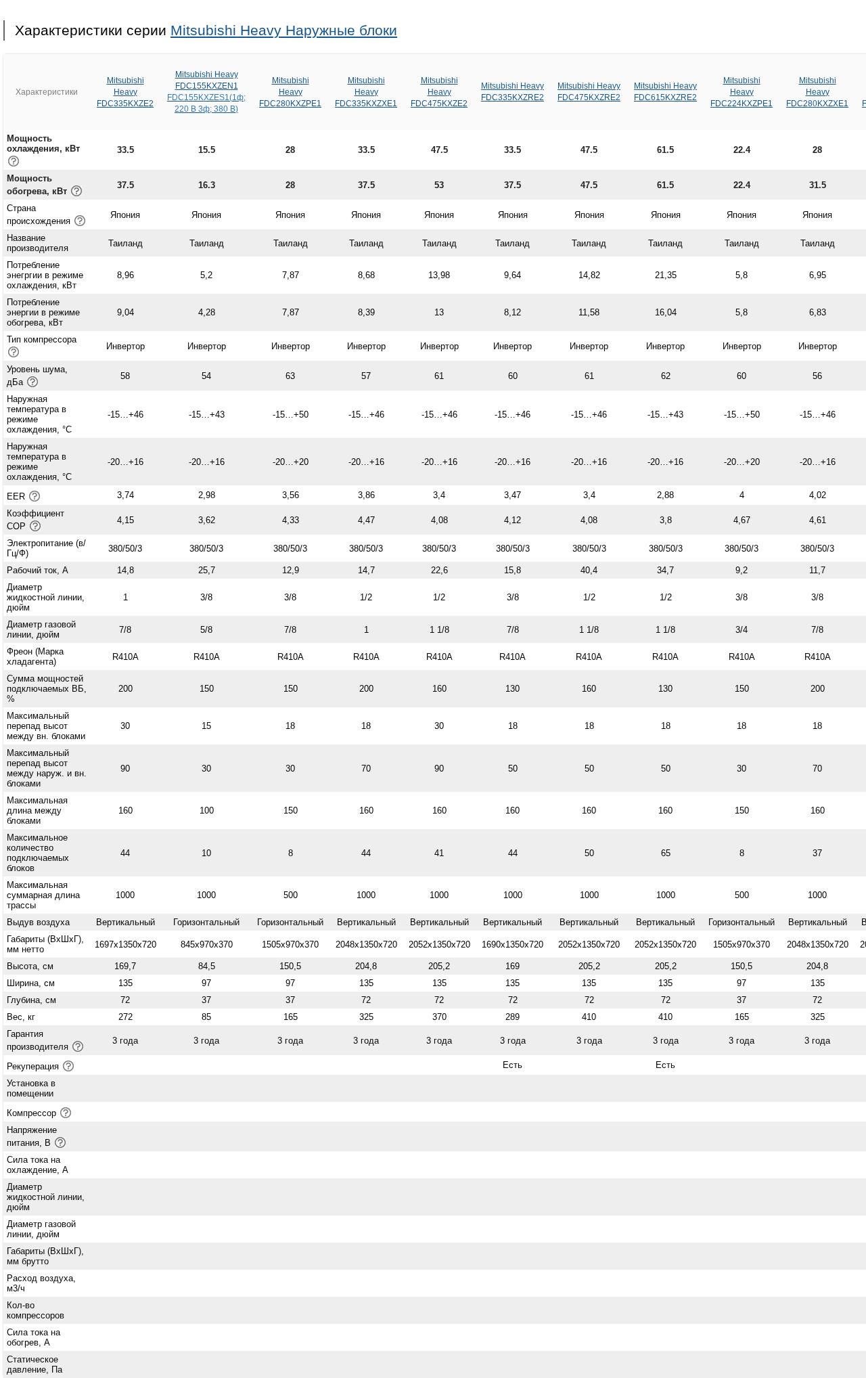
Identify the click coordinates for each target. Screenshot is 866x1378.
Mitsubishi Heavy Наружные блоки (283, 30)
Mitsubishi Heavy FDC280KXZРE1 (290, 92)
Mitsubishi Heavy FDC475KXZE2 (439, 92)
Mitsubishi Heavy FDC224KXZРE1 (741, 92)
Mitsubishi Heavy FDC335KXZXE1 (366, 92)
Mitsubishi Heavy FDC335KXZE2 (125, 92)
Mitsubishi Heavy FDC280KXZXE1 (817, 92)
